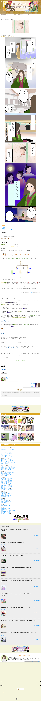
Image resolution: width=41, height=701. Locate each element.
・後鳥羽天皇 (3, 228)
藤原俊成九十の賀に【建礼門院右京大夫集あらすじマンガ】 (14, 542)
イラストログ (4, 695)
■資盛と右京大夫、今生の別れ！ (6, 482)
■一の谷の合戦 (9, 485)
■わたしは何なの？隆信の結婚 (6, 474)
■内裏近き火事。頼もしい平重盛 (6, 466)
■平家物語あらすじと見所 (5, 513)
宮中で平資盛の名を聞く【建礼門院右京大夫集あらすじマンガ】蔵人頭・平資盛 (18, 620)
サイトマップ (4, 694)
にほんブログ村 (3, 371)
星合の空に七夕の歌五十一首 (32, 385)
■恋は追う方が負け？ (4, 475)
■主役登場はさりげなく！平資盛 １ (7, 456)
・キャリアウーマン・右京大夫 (7, 229)
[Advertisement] (20, 671)
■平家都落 (2, 481)
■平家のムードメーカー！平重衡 (6, 454)
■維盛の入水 (10, 486)
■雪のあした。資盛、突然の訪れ (6, 461)
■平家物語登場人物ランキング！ (6, 508)
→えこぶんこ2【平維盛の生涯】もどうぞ (31, 11)
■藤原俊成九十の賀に (4, 502)
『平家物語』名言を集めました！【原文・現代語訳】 (12, 555)
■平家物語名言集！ (4, 509)
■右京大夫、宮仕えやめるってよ (6, 473)
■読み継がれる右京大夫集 (5, 505)
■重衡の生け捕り (4, 486)
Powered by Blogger (21, 698)
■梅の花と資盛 (3, 485)
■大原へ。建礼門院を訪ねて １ (6, 493)
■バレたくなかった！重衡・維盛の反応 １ (8, 462)
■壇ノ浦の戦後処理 (11, 489)
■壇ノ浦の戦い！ (4, 489)
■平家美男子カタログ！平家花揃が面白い (8, 510)
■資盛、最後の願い (8, 481)
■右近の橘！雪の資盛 (4, 463)
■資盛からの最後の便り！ (5, 488)
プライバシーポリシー (6, 693)
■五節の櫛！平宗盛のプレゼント (6, 469)
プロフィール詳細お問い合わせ (5, 692)
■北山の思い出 (3, 492)
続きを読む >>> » (37, 535)
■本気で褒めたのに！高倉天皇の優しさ (8, 468)
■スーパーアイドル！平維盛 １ (6, 452)
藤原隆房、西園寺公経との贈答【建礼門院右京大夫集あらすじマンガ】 (16, 567)
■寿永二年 (2, 480)
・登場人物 (3, 227)
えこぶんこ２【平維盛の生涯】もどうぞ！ (20, 406)
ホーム (3, 696)
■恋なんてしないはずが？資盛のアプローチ (8, 459)
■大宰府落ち (9, 483)
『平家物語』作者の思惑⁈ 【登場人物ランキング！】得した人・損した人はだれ (18, 607)
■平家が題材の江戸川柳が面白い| (6, 512)
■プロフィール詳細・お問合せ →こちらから (32, 661)
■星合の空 (9, 496)
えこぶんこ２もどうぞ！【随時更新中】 (20, 646)
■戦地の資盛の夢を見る (5, 484)
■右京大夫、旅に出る (4, 494)
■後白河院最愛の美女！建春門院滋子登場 (8, 467)
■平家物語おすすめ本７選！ (6, 511)
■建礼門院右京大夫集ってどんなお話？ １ (8, 449)
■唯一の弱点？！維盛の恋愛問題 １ (7, 453)
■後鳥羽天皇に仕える (4, 499)
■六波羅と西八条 (4, 483)
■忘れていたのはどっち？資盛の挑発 (7, 460)
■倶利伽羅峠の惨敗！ (9, 480)
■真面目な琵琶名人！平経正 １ (6, 455)
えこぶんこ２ (31, 292)
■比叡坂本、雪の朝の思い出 (6, 495)
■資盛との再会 (3, 479)
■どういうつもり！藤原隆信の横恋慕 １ (8, 472)
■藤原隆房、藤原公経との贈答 (6, 501)
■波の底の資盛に (4, 496)
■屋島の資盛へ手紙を (4, 487)
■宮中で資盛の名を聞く (5, 500)
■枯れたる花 (9, 479)
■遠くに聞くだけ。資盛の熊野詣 (6, 478)
